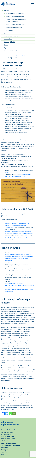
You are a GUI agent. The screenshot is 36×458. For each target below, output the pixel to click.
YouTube (4, 452)
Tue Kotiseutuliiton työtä (10, 51)
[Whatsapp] (10, 413)
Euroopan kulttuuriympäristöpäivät (15, 13)
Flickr (3, 454)
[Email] (14, 413)
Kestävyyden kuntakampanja (14, 27)
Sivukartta (4, 441)
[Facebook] (3, 413)
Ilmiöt (5, 33)
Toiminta (9, 56)
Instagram (4, 450)
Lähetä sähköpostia (8, 439)
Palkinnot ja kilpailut (9, 42)
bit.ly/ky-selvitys (9, 172)
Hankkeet (6, 10)
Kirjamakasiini (7, 48)
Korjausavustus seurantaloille (12, 36)
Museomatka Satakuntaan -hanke (15, 16)
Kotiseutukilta (8, 39)
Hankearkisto (9, 30)
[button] (33, 4)
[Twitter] (6, 413)
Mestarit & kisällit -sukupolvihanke (15, 24)
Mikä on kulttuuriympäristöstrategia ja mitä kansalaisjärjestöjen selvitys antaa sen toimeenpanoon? (17, 225)
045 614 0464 (10, 436)
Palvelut (6, 45)
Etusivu (3, 56)
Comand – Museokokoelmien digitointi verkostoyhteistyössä (16, 20)
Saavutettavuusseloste (9, 443)
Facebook (4, 447)
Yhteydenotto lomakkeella (10, 445)
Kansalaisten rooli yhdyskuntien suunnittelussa (18, 238)
